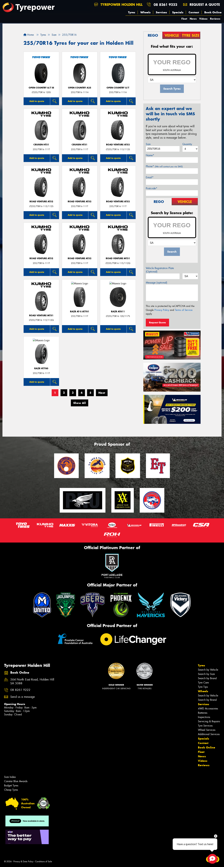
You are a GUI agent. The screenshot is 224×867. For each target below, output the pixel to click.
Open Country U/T (118, 87)
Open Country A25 (79, 87)
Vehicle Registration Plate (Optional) (160, 269)
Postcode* (151, 188)
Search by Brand (207, 678)
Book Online (213, 12)
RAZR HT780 (41, 368)
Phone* (164, 166)
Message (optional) (156, 282)
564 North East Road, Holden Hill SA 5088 (32, 681)
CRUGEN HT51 (41, 144)
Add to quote (36, 101)
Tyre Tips (203, 687)
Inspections (204, 717)
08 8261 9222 (165, 4)
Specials (177, 12)
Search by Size (206, 674)
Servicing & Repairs (209, 721)
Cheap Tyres (11, 790)
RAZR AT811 (118, 311)
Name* (150, 155)
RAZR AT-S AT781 (79, 311)
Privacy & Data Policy (23, 861)
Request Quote (157, 322)
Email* (149, 177)
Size (148, 144)
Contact (194, 12)
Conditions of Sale (43, 861)
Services (161, 12)
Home (30, 35)
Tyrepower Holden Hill (121, 4)
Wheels (145, 12)
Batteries (202, 713)
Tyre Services (205, 725)
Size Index (10, 777)
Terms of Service (184, 310)
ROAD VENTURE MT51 (118, 258)
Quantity (187, 144)
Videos (203, 18)
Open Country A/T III (41, 87)
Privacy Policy (161, 310)
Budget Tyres (11, 785)
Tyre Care (203, 682)
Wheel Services (206, 730)
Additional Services (209, 734)
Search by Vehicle (208, 669)
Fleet (184, 18)
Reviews (215, 18)
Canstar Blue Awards (15, 781)
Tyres (131, 12)
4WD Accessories (208, 708)
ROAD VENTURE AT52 (118, 144)
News (193, 18)
